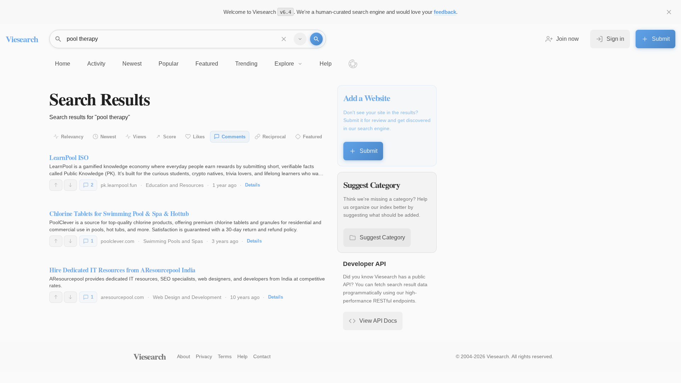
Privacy (204, 356)
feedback (445, 12)
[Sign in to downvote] (70, 185)
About (183, 356)
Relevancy (72, 136)
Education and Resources (175, 185)
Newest (108, 136)
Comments (233, 136)
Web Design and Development (187, 297)
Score (169, 136)
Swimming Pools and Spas (173, 241)
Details (252, 185)
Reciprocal (274, 136)
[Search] (316, 39)
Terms (225, 356)
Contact (262, 356)
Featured (312, 136)
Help (242, 356)
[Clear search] (283, 39)
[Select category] (300, 39)
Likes (199, 136)
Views (139, 136)
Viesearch (22, 39)
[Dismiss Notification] (669, 12)
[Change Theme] (353, 64)
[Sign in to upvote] (55, 185)
